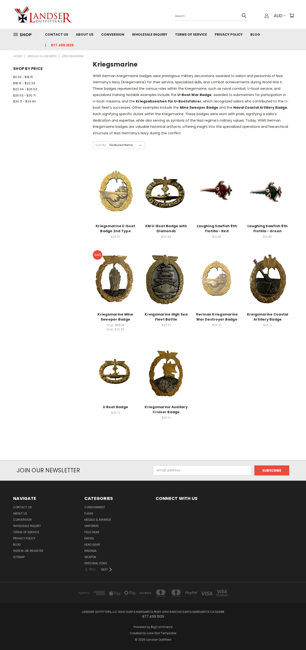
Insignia (90, 551)
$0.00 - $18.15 (23, 77)
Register (36, 551)
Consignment (94, 507)
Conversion (112, 34)
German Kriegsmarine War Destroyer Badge (217, 317)
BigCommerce (161, 627)
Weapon (90, 557)
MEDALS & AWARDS (97, 520)
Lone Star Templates (161, 633)
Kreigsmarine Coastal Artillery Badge (267, 317)
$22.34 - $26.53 (25, 89)
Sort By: (101, 145)
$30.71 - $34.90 (24, 101)
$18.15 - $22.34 (24, 83)
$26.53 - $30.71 (24, 95)
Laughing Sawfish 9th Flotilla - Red (217, 228)
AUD (278, 16)
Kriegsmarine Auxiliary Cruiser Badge (166, 409)
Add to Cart (115, 199)
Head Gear (92, 545)
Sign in (18, 551)
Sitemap (19, 557)
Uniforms (91, 526)
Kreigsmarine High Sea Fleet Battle (166, 317)
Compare (114, 190)
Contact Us (56, 34)
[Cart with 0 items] (291, 15)
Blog (255, 34)
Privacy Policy (229, 34)
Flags (88, 513)
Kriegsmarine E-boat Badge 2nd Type (115, 228)
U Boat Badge (115, 407)
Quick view (115, 181)
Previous (293, 635)
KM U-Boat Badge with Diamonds (166, 228)
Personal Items (95, 563)
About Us (84, 34)
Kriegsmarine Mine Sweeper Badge (115, 317)
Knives (89, 538)
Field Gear (91, 532)
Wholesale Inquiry (149, 34)
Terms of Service (191, 34)
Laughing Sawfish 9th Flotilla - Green (267, 228)
